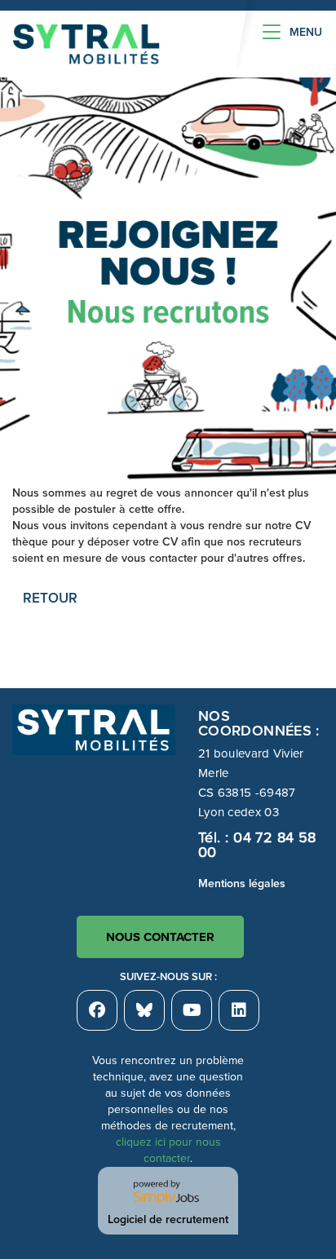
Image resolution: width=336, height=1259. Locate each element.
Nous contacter (160, 937)
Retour (50, 598)
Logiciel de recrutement (168, 1219)
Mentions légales (241, 883)
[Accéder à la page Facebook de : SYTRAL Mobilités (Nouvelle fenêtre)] (97, 1010)
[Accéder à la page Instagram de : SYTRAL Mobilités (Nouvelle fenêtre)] (239, 1010)
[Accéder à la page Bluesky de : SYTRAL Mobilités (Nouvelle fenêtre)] (144, 1010)
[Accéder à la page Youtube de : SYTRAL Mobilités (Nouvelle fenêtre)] (191, 1010)
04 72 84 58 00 (257, 844)
